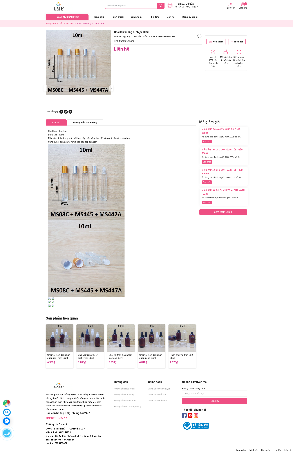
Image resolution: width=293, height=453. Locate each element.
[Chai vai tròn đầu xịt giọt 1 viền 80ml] (90, 338)
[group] (78, 62)
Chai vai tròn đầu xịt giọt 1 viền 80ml (88, 356)
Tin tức (155, 17)
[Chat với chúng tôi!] (6, 421)
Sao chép (207, 141)
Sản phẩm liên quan (62, 318)
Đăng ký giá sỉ (190, 17)
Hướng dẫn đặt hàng (124, 394)
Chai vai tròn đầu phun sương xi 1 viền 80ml (58, 356)
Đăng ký (214, 401)
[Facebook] (184, 415)
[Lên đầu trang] (284, 438)
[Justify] (160, 6)
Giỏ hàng (243, 8)
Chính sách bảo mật (158, 400)
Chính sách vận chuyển (159, 388)
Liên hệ (170, 17)
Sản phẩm (136, 17)
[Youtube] (190, 415)
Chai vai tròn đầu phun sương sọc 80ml (150, 356)
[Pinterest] (66, 113)
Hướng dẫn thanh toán (125, 400)
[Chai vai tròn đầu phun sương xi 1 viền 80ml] (59, 338)
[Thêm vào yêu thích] (200, 36)
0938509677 (56, 418)
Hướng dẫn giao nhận (124, 388)
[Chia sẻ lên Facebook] (61, 113)
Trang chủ (98, 17)
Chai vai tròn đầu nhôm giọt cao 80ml (120, 356)
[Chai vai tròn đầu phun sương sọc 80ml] (151, 338)
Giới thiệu (118, 17)
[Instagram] (196, 415)
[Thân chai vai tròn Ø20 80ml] (182, 338)
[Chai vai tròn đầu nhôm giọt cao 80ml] (121, 338)
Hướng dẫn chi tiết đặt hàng (127, 406)
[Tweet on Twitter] (70, 113)
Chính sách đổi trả (157, 394)
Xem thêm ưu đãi (223, 211)
